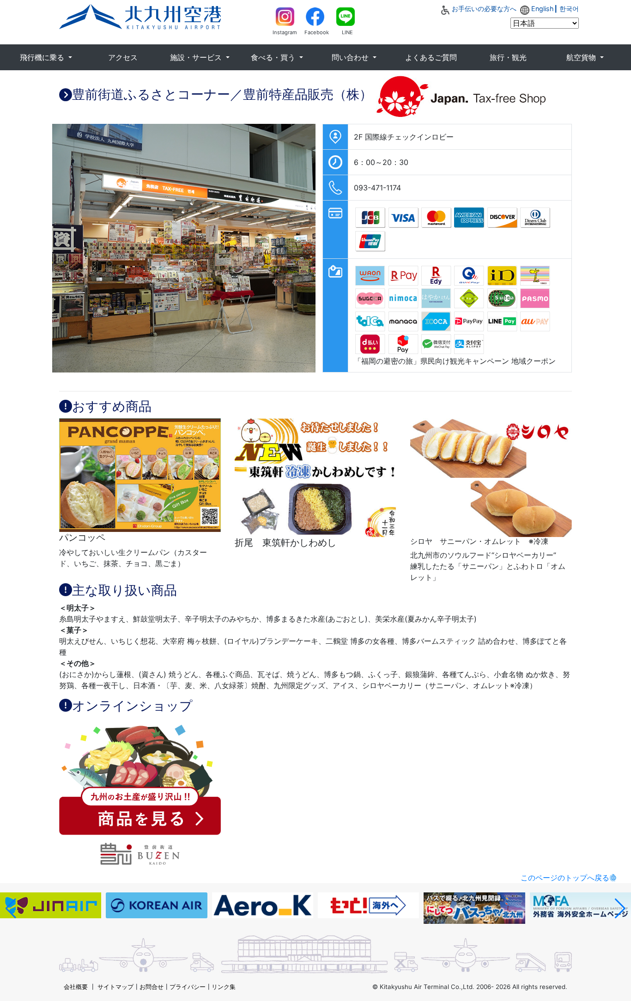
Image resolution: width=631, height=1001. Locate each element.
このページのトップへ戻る (565, 877)
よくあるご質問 (431, 57)
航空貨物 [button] (582, 57)
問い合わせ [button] (351, 57)
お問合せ (152, 986)
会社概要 (76, 986)
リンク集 (224, 986)
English (542, 8)
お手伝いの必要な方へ (484, 8)
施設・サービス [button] (197, 57)
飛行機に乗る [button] (43, 57)
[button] (11, 908)
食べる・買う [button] (274, 57)
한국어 (569, 8)
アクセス (123, 57)
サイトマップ (115, 986)
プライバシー (188, 986)
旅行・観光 (508, 57)
